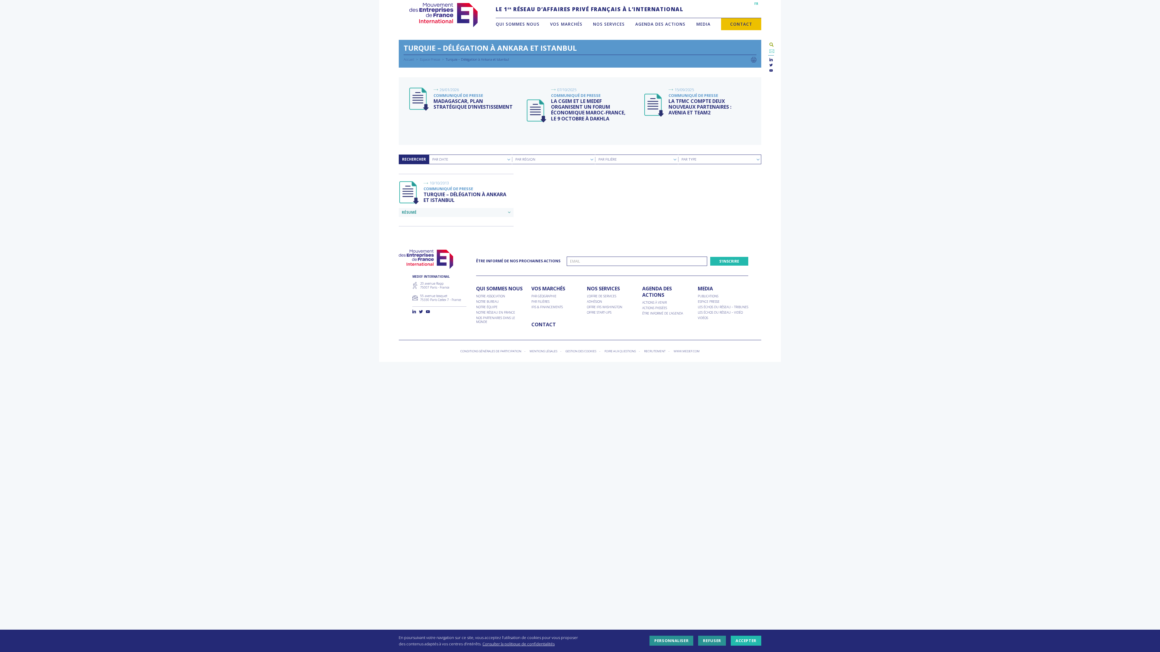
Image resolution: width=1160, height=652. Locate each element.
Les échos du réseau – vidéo (720, 313)
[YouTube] (771, 71)
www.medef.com (687, 351)
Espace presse (709, 302)
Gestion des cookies (581, 351)
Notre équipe (487, 307)
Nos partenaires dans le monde (495, 320)
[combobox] (470, 159)
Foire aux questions (620, 351)
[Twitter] (771, 65)
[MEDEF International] (443, 15)
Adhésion (594, 302)
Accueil (409, 59)
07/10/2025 (566, 89)
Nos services (609, 24)
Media (703, 24)
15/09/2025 (684, 89)
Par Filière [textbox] (607, 159)
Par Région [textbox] (525, 159)
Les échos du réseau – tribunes (723, 307)
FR (756, 4)
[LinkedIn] (771, 60)
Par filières (540, 302)
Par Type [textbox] (689, 159)
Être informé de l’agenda (662, 313)
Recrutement (654, 351)
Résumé (409, 212)
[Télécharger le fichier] (419, 99)
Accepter (746, 641)
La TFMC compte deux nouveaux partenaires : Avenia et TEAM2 (700, 107)
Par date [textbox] (440, 159)
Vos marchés (566, 24)
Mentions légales (543, 351)
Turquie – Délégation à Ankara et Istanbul (465, 197)
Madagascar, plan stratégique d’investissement (473, 104)
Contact (741, 24)
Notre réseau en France (495, 313)
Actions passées (654, 308)
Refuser (712, 641)
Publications (708, 296)
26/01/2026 (449, 89)
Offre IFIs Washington (604, 307)
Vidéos (703, 318)
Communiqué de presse (458, 95)
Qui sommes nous (518, 24)
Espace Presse (430, 59)
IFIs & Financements (547, 307)
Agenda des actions (660, 24)
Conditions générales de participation (490, 351)
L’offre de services (601, 296)
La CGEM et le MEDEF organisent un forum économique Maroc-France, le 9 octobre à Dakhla (588, 110)
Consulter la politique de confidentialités (518, 644)
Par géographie (543, 296)
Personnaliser (671, 641)
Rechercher (414, 159)
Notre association (490, 296)
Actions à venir (654, 303)
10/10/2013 (439, 183)
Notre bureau (487, 302)
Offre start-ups (599, 313)
